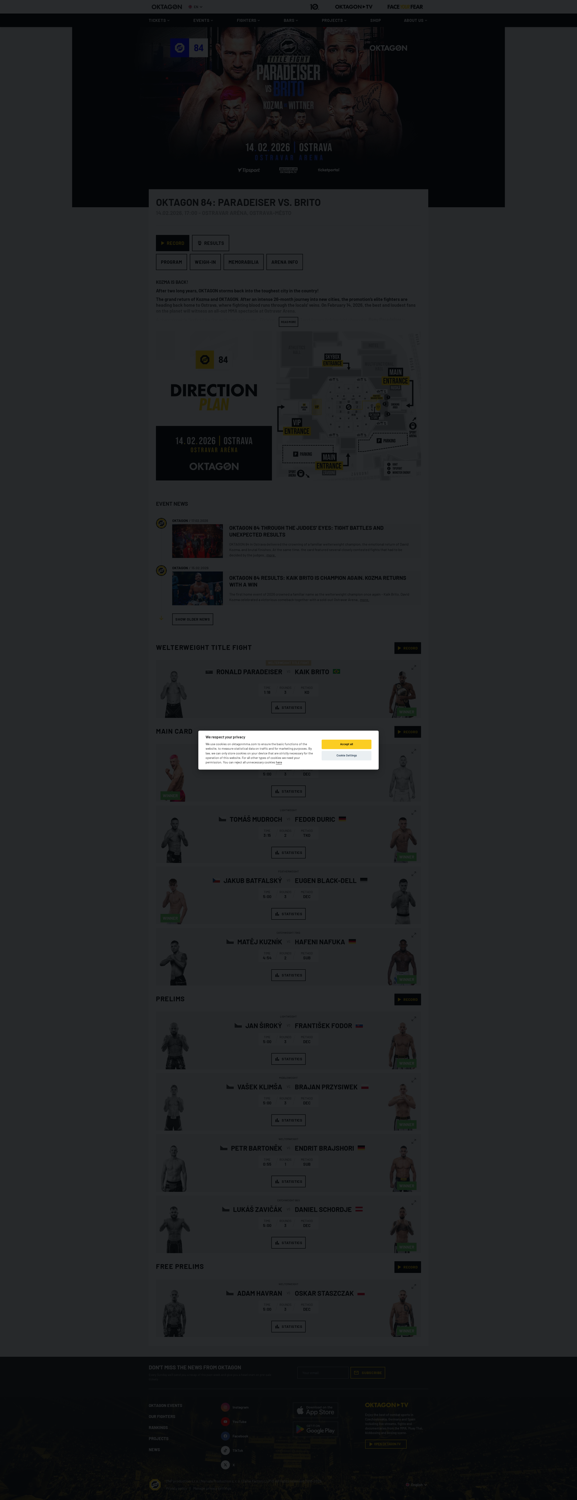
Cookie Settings (347, 755)
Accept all (346, 744)
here (279, 762)
